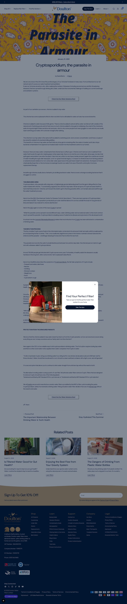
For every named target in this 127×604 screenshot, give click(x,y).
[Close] (95, 284)
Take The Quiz (80, 307)
